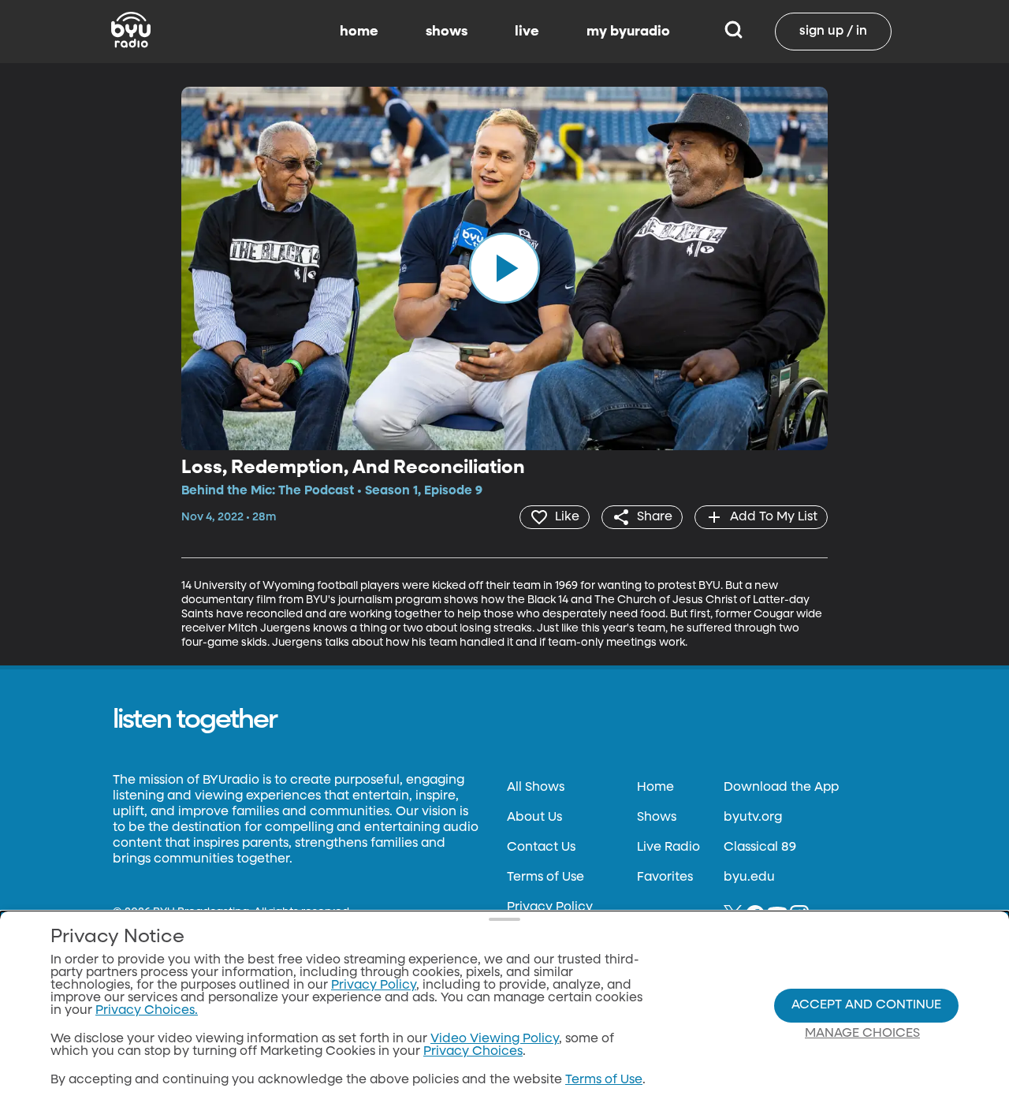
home (359, 31)
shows (446, 31)
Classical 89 (760, 847)
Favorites (665, 877)
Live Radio (668, 847)
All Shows (535, 787)
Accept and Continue (866, 1005)
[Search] (733, 31)
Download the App (781, 787)
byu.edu (749, 877)
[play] (504, 268)
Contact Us (541, 847)
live (527, 31)
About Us (534, 817)
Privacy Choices (473, 1051)
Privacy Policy (550, 907)
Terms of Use (545, 877)
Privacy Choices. (146, 1010)
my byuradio (628, 31)
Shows (656, 817)
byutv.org (753, 817)
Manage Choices (862, 1033)
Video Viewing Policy (494, 1039)
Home (655, 787)
